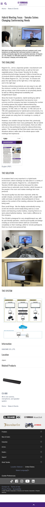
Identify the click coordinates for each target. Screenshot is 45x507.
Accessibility (17, 489)
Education (4, 442)
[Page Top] (33, 504)
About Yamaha (6, 462)
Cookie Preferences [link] (8, 476)
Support (4, 457)
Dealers (4, 452)
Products (4, 431)
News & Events (6, 437)
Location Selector (17, 467)
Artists (4, 447)
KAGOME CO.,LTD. (9, 349)
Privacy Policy (6, 489)
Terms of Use (15, 487)
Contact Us (5, 487)
